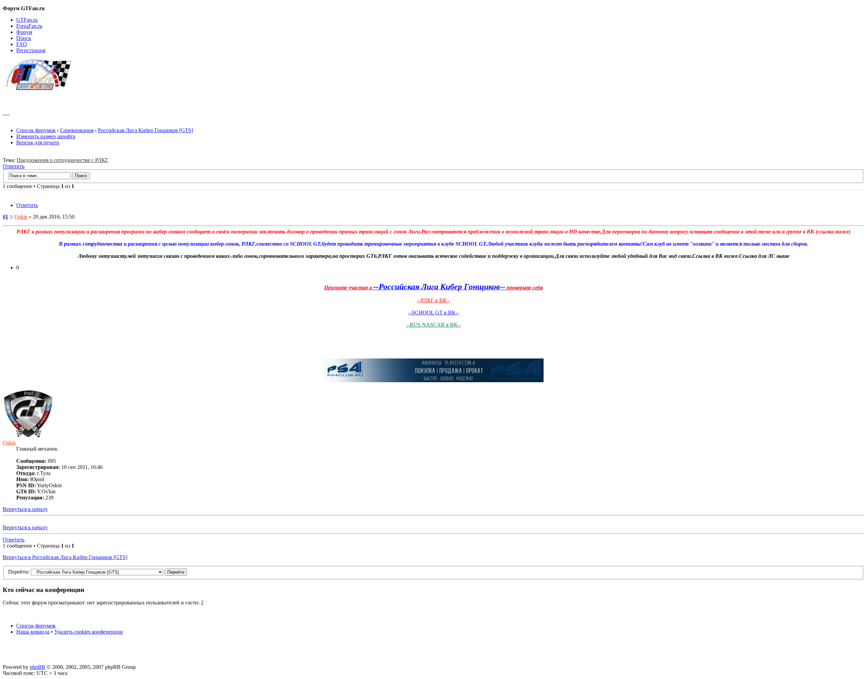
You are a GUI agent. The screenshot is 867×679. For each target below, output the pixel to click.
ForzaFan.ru (29, 26)
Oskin (21, 217)
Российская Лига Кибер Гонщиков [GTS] (145, 130)
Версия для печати (37, 142)
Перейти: (18, 572)
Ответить (13, 166)
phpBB (37, 667)
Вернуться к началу (25, 509)
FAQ (21, 44)
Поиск (23, 38)
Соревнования (76, 130)
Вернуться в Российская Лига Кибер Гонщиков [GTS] (65, 557)
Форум (24, 32)
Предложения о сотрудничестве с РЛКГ (62, 160)
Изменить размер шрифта (45, 136)
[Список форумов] (40, 88)
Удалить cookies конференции (88, 632)
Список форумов (36, 130)
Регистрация (30, 50)
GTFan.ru (27, 20)
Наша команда (32, 632)
